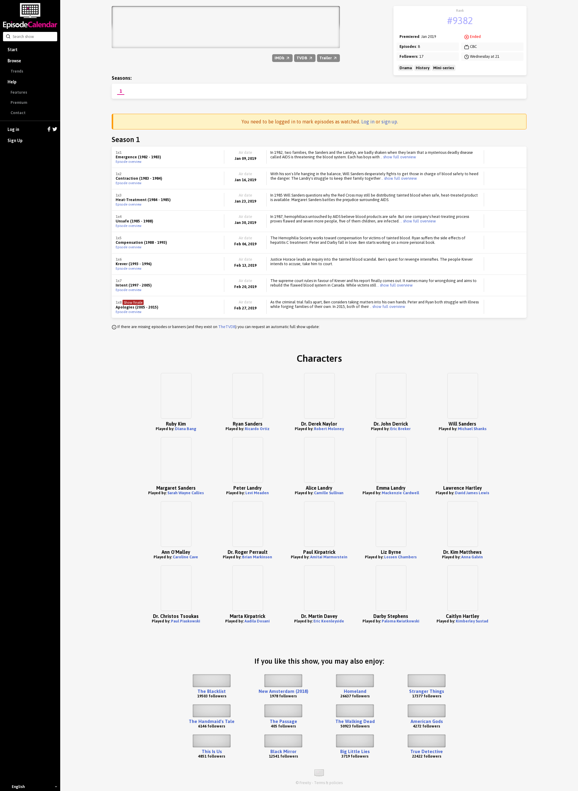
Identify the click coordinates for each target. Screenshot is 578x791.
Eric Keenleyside (328, 621)
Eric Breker (400, 429)
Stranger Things (426, 691)
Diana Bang (185, 429)
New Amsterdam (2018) (283, 691)
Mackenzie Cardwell (400, 493)
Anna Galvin (472, 557)
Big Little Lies (355, 751)
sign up (389, 121)
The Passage (283, 721)
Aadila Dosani (257, 621)
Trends (17, 71)
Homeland (355, 691)
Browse (14, 60)
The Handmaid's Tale (212, 721)
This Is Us (212, 751)
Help (12, 81)
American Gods (427, 721)
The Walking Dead (355, 721)
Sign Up (15, 140)
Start (12, 49)
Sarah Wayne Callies (185, 493)
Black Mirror (283, 751)
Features (19, 92)
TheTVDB (226, 326)
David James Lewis (472, 493)
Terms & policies (328, 782)
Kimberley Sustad (472, 621)
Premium (19, 102)
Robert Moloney (329, 429)
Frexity (305, 782)
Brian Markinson (257, 557)
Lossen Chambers (400, 557)
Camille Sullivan (328, 493)
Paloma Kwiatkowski (400, 621)
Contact (18, 112)
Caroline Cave (185, 557)
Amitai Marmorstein (328, 557)
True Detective (426, 751)
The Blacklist (211, 691)
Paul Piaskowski (185, 621)
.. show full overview (398, 157)
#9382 (460, 20)
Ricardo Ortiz (257, 429)
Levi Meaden (257, 493)
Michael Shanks (472, 429)
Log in (13, 129)
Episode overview (128, 161)
